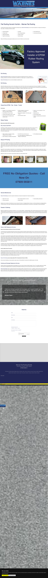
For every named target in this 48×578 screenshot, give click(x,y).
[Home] (24, 3)
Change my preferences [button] (12, 575)
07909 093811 (2, 406)
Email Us (2, 405)
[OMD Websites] (24, 384)
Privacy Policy (2, 375)
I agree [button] (3, 575)
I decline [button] (6, 575)
